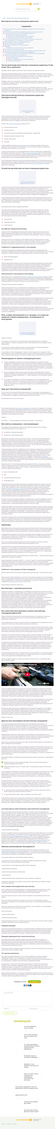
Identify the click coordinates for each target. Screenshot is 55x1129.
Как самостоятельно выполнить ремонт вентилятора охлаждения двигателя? (25, 50)
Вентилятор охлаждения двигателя (27, 111)
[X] (30, 985)
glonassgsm (23, 4)
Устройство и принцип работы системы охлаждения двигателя (27, 333)
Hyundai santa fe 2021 (21, 1095)
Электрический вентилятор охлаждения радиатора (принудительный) (23, 32)
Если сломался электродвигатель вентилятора (20, 56)
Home (4, 18)
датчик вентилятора (21, 145)
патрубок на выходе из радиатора (16, 488)
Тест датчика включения (14, 60)
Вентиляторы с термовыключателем (14, 49)
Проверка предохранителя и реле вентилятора (20, 59)
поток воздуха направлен (23, 408)
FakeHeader (7, 46)
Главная (3, 1123)
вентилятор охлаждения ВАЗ (36, 163)
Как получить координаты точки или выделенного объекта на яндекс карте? (26, 1087)
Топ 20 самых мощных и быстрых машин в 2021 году (31, 1036)
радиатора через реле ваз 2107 (16, 581)
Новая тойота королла (15, 123)
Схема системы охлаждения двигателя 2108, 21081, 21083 (27, 182)
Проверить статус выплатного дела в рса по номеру (31, 1065)
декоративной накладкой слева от (37, 840)
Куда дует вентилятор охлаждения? (13, 43)
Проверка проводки (13, 58)
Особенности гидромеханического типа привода (21, 36)
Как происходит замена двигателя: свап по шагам (31, 1110)
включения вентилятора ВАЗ (33, 153)
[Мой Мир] (28, 985)
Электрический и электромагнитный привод (20, 37)
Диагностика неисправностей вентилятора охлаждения (19, 52)
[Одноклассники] (26, 985)
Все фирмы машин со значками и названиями (31, 1056)
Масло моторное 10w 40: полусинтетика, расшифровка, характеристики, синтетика (31, 1077)
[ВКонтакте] (24, 985)
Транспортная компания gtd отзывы (31, 1102)
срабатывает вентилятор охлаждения (11, 851)
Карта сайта (8, 1123)
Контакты (15, 1123)
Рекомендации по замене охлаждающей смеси (17, 42)
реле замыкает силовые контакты (18, 835)
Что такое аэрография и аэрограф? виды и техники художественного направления (31, 1047)
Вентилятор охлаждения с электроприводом (16, 45)
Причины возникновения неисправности (15, 55)
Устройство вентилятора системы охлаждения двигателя (19, 33)
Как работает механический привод (17, 34)
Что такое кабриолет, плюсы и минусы (30, 1027)
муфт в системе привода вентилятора (33, 276)
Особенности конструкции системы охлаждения (21, 47)
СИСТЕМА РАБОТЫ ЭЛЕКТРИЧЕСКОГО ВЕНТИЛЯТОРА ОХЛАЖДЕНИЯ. (26, 53)
